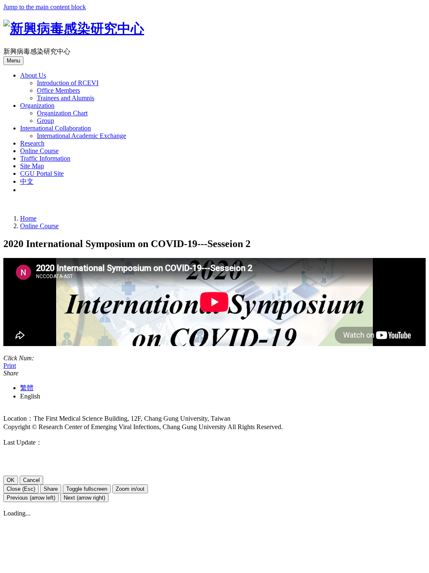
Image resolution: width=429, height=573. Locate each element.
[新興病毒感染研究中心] (73, 28)
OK (11, 480)
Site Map (32, 165)
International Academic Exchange (81, 135)
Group (45, 120)
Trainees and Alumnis (65, 98)
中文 (27, 181)
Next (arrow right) (84, 498)
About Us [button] (33, 75)
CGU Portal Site (42, 173)
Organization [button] (37, 105)
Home (28, 218)
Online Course (39, 150)
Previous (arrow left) (31, 498)
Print (9, 365)
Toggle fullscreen (86, 489)
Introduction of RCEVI (67, 82)
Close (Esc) (21, 489)
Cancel (31, 480)
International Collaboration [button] (55, 128)
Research (32, 143)
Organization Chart (62, 113)
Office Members (58, 90)
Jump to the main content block (44, 6)
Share (51, 489)
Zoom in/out (130, 489)
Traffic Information (45, 158)
